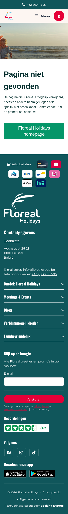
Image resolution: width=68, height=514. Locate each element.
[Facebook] (8, 452)
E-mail (8, 373)
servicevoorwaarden (15, 409)
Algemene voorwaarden (35, 499)
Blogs (8, 310)
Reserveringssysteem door (34, 505)
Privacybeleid (51, 492)
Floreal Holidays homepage (34, 131)
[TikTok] (34, 452)
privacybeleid (41, 406)
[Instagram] (21, 452)
